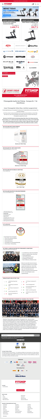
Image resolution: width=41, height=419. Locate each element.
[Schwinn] (33, 62)
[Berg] (8, 45)
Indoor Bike (29, 407)
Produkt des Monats (9, 20)
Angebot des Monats (28, 20)
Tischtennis (5, 407)
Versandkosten (5, 398)
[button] (4, 12)
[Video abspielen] (11, 256)
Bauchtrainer (29, 411)
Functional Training (18, 411)
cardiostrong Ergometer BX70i (12, 282)
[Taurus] (8, 68)
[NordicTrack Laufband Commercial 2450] (11, 34)
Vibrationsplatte (5, 413)
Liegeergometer (30, 408)
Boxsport (16, 408)
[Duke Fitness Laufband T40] (30, 35)
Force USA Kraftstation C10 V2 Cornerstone (31, 287)
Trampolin (29, 406)
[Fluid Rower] (33, 51)
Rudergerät (5, 406)
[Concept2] (20, 51)
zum (5, 386)
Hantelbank (17, 407)
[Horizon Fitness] (8, 57)
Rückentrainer (5, 412)
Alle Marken (5, 416)
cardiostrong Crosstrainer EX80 (13, 285)
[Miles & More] (20, 375)
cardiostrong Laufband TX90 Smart (31, 293)
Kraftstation (17, 406)
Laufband (29, 404)
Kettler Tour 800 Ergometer (31, 289)
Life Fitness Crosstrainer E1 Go (13, 288)
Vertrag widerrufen (20, 390)
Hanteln (4, 408)
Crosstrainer (5, 404)
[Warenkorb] (38, 4)
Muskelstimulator (30, 412)
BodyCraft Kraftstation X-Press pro (13, 294)
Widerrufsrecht (23, 398)
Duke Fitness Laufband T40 (30, 22)
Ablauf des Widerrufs (24, 399)
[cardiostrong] (8, 51)
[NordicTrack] (20, 62)
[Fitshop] (8, 4)
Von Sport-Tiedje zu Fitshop (7, 351)
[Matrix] (8, 62)
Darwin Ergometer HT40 (12, 291)
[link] (20, 79)
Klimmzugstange (18, 412)
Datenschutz (23, 395)
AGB (3, 395)
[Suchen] (35, 4)
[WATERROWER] (20, 68)
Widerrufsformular (6, 399)
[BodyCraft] (20, 45)
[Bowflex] (33, 45)
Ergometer (17, 404)
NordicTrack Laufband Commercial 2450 (9, 23)
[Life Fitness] (33, 57)
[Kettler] (20, 57)
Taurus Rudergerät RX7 (30, 284)
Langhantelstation (6, 411)
